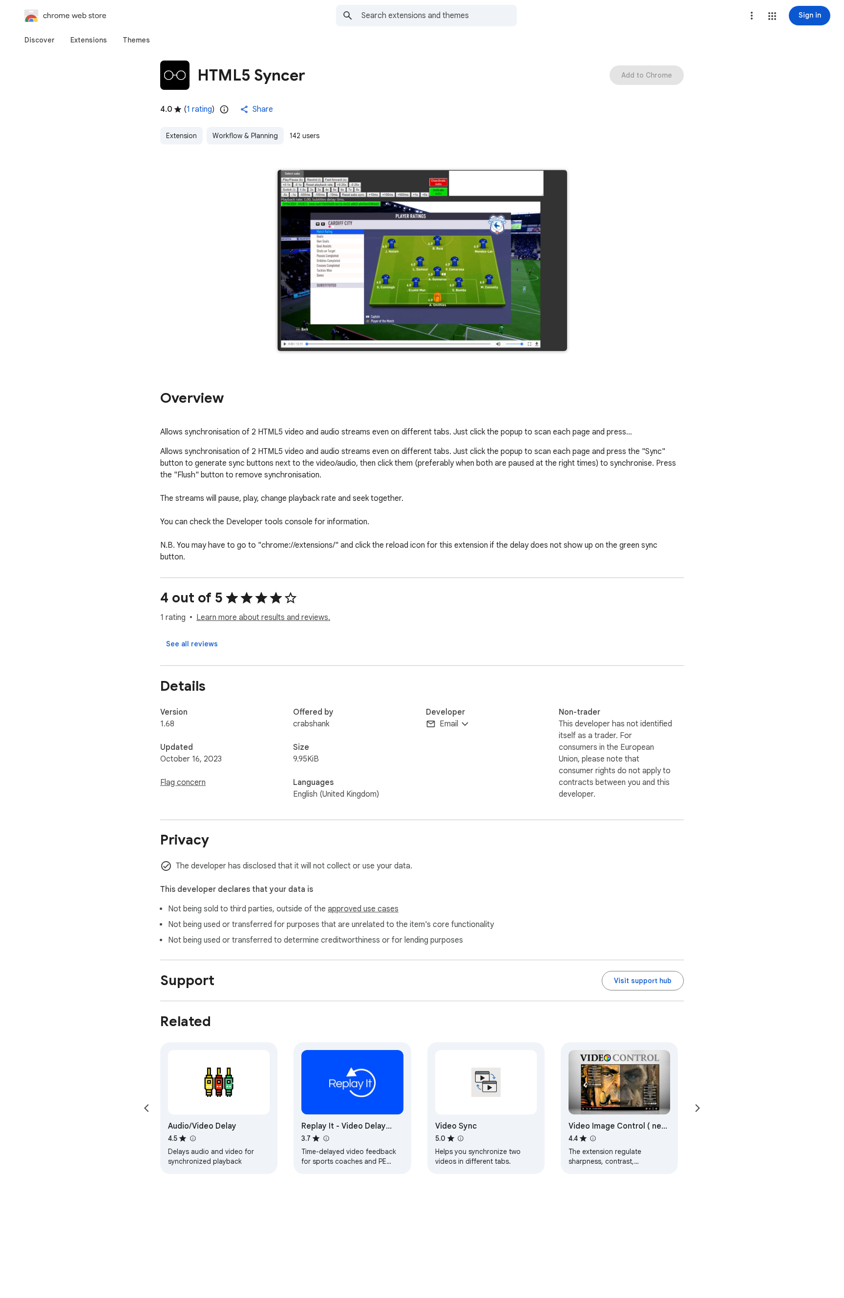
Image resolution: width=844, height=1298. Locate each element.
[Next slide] (697, 1108)
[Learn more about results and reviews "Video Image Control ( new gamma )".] (593, 1138)
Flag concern (183, 782)
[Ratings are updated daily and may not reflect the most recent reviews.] (224, 109)
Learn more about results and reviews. (263, 617)
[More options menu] (751, 15)
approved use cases (363, 909)
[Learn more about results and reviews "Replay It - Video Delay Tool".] (326, 1138)
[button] (772, 16)
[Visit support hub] (643, 980)
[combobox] (439, 15)
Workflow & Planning (245, 135)
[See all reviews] (192, 644)
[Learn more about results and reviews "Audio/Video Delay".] (192, 1138)
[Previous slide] (146, 1108)
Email (449, 724)
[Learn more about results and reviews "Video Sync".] (460, 1138)
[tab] (40, 40)
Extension (181, 135)
